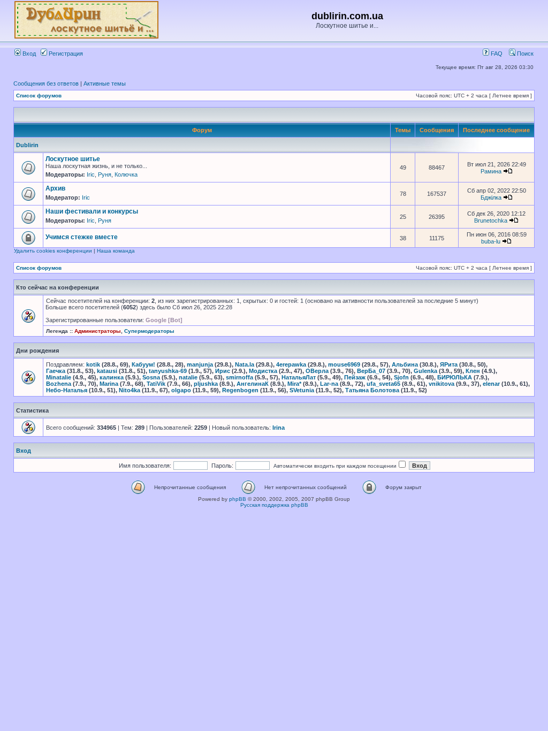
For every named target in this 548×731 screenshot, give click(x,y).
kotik (93, 364)
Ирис (222, 371)
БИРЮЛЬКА (454, 377)
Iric (91, 174)
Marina (109, 383)
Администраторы (97, 331)
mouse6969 (344, 364)
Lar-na (329, 383)
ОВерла (317, 371)
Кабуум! (143, 364)
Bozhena (58, 383)
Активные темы (104, 83)
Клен (473, 371)
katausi (107, 371)
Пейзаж (355, 377)
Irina (278, 427)
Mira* (294, 383)
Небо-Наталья (66, 390)
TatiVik (156, 383)
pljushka (206, 383)
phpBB (237, 499)
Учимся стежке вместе (81, 237)
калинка (112, 377)
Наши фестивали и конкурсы (91, 211)
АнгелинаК (253, 383)
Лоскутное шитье (72, 159)
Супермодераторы (149, 331)
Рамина (491, 171)
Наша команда (116, 251)
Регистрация (65, 53)
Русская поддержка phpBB (274, 505)
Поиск (524, 53)
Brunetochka (490, 220)
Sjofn (401, 377)
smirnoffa (239, 377)
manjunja (200, 364)
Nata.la (244, 364)
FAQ (496, 53)
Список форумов (39, 95)
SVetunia (302, 390)
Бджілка (491, 197)
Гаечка (55, 371)
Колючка (126, 174)
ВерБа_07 (371, 371)
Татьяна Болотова (372, 390)
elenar (491, 383)
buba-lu (490, 241)
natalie (188, 377)
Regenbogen (240, 390)
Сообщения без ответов (46, 83)
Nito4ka (129, 390)
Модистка (263, 371)
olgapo (181, 390)
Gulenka (425, 371)
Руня (104, 174)
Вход (28, 53)
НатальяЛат (298, 377)
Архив (55, 188)
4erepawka (291, 364)
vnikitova (441, 383)
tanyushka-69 (168, 371)
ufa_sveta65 (383, 383)
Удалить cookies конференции (53, 251)
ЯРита (449, 364)
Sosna (151, 377)
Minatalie (58, 377)
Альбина (405, 364)
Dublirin (27, 145)
